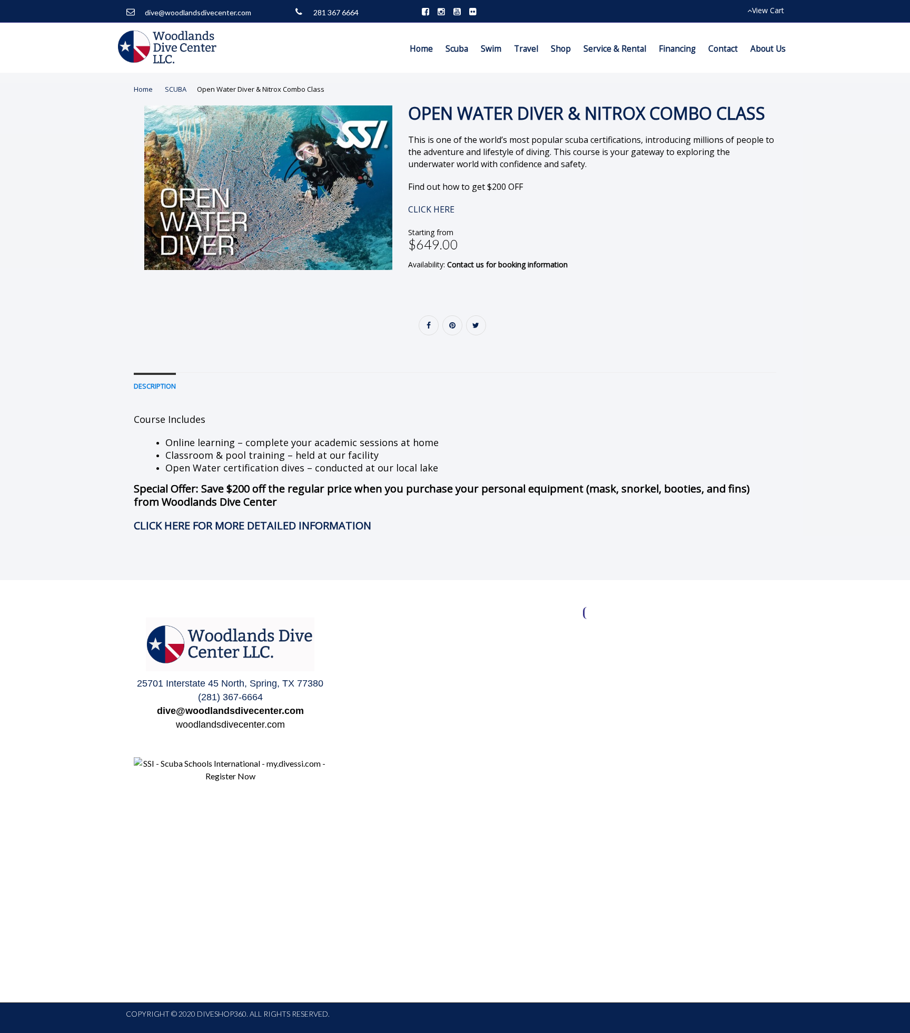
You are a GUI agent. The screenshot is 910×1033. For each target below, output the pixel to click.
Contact (723, 48)
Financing (677, 48)
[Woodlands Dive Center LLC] (168, 48)
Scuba (457, 48)
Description (155, 386)
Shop (561, 48)
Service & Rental (614, 48)
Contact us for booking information (507, 264)
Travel (526, 48)
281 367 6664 (336, 12)
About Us (768, 48)
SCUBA (175, 89)
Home (421, 48)
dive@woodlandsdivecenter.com (198, 12)
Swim (491, 48)
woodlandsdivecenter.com (230, 724)
